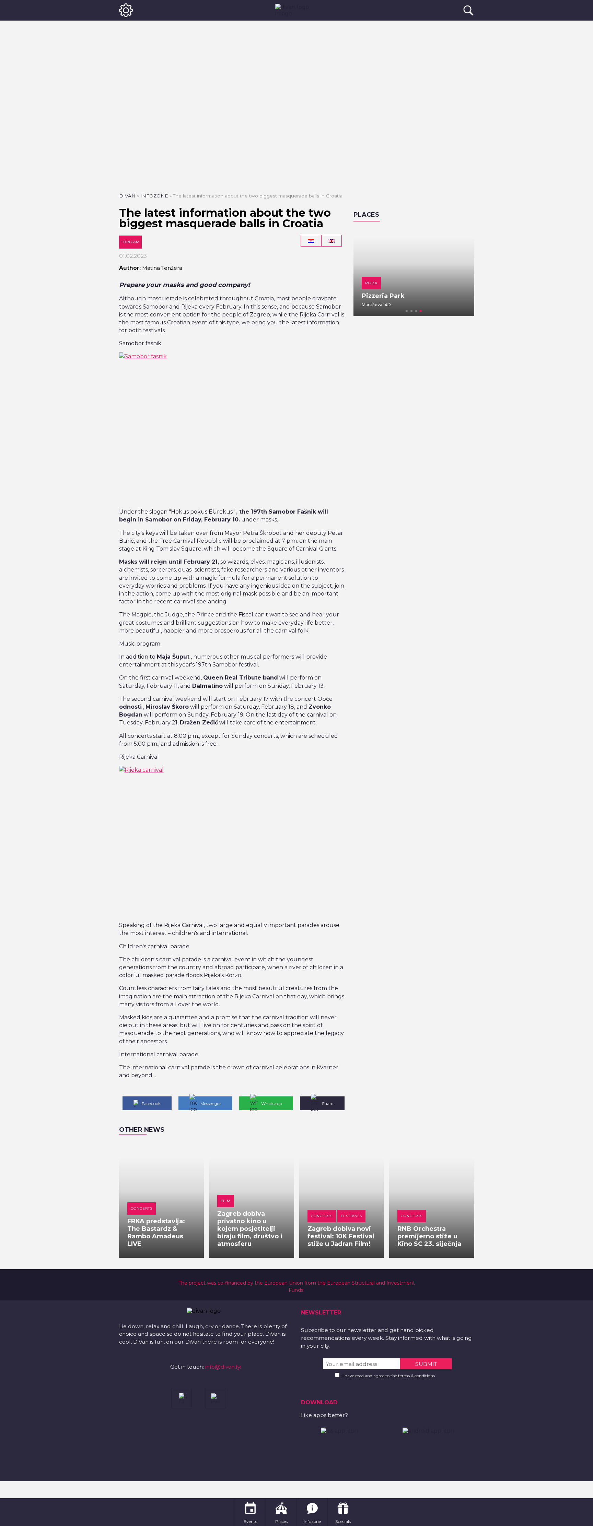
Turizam (130, 242)
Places (366, 214)
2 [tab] (411, 311)
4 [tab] (421, 311)
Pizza (371, 283)
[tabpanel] (413, 272)
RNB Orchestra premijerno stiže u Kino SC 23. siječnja (429, 1236)
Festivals (351, 1216)
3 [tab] (416, 311)
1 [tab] (407, 311)
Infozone (154, 196)
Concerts (141, 1208)
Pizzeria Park (383, 296)
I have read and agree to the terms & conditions (388, 1375)
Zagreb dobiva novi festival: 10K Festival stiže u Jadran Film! (340, 1236)
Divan (127, 196)
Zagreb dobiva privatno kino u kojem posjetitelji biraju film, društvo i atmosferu (249, 1229)
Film (226, 1201)
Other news (141, 1129)
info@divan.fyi (223, 1366)
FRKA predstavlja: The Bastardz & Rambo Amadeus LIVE (156, 1232)
